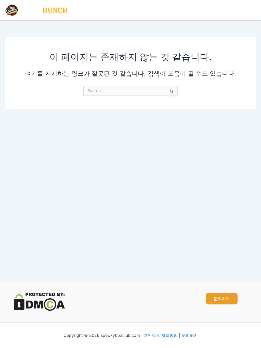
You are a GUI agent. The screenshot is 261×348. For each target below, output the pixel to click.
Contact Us (241, 10)
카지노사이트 (122, 10)
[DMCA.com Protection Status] (39, 301)
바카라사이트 (154, 10)
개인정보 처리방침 (161, 335)
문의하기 (189, 335)
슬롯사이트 (185, 10)
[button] (222, 298)
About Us (213, 10)
